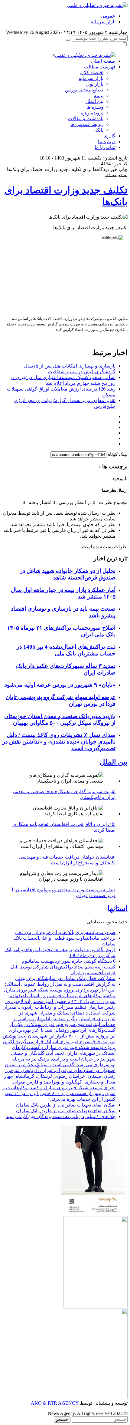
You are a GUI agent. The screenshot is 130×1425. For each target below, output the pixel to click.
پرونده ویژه (92, 112)
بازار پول (94, 84)
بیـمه (98, 95)
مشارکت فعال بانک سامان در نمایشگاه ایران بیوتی (65, 978)
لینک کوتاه (118, 454)
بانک (99, 130)
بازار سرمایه (103, 21)
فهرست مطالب (99, 66)
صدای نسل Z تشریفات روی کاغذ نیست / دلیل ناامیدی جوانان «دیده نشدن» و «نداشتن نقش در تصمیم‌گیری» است (58, 741)
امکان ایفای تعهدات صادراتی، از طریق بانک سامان (65, 1104)
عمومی (108, 15)
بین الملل (94, 101)
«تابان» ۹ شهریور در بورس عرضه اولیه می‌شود (60, 684)
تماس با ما (105, 147)
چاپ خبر (119, 169)
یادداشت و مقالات (85, 118)
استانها (118, 908)
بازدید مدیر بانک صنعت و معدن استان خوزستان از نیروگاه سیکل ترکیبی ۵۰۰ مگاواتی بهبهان (59, 719)
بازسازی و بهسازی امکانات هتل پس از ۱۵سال (69, 365)
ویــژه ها (94, 107)
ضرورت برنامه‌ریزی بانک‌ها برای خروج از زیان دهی (65, 932)
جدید (123, 921)
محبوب (110, 921)
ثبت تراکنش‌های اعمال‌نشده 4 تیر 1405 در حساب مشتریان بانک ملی (66, 650)
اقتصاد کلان (91, 72)
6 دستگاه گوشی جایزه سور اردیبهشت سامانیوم (68, 961)
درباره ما (106, 141)
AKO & (39, 1403)
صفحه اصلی (103, 61)
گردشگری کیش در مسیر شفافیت (81, 371)
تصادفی (94, 921)
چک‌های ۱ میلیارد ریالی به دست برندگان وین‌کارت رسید (60, 1116)
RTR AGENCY (63, 1403)
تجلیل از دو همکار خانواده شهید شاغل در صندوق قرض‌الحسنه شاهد (67, 574)
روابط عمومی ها (86, 124)
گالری (109, 135)
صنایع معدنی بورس (84, 89)
